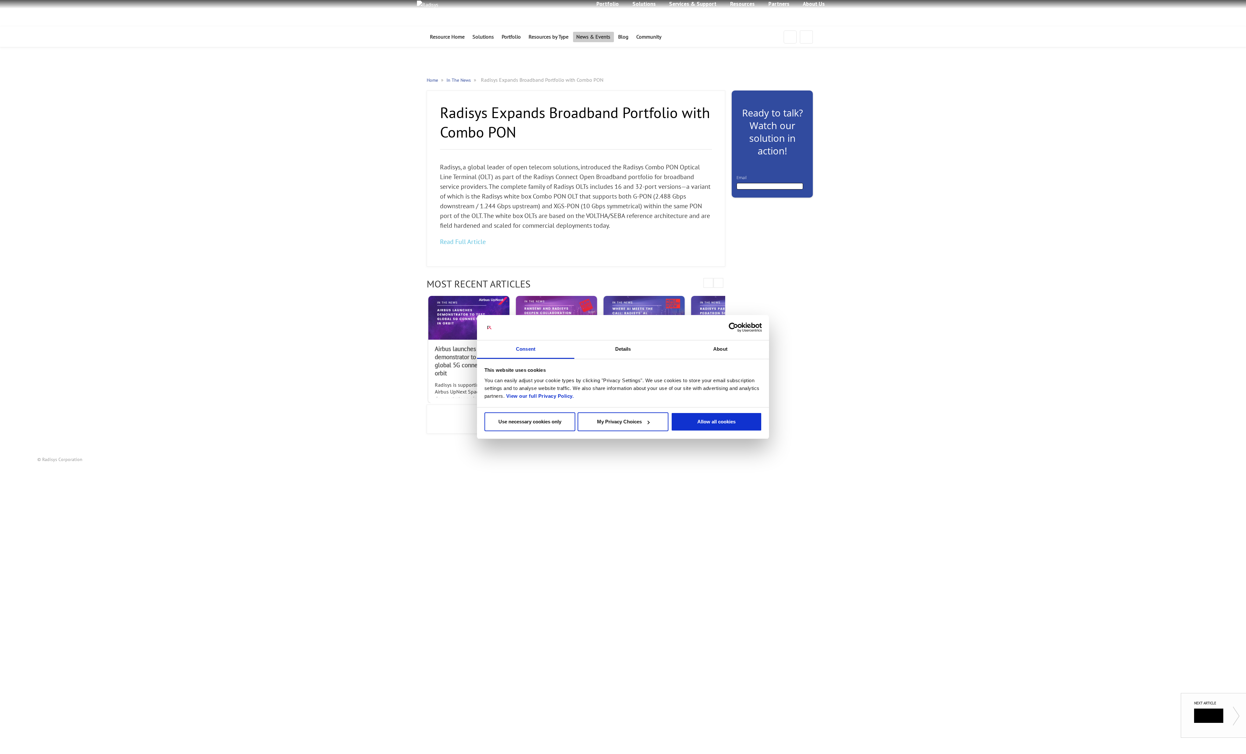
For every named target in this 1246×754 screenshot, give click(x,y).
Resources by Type (548, 37)
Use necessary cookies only (529, 421)
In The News (459, 80)
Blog (623, 37)
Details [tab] (623, 349)
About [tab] (720, 349)
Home (433, 80)
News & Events (593, 37)
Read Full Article (463, 242)
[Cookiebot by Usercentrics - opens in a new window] (733, 328)
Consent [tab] (525, 349)
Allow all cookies (716, 421)
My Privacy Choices (619, 421)
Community (648, 37)
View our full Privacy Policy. (540, 396)
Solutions (483, 37)
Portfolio (511, 37)
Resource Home (447, 37)
